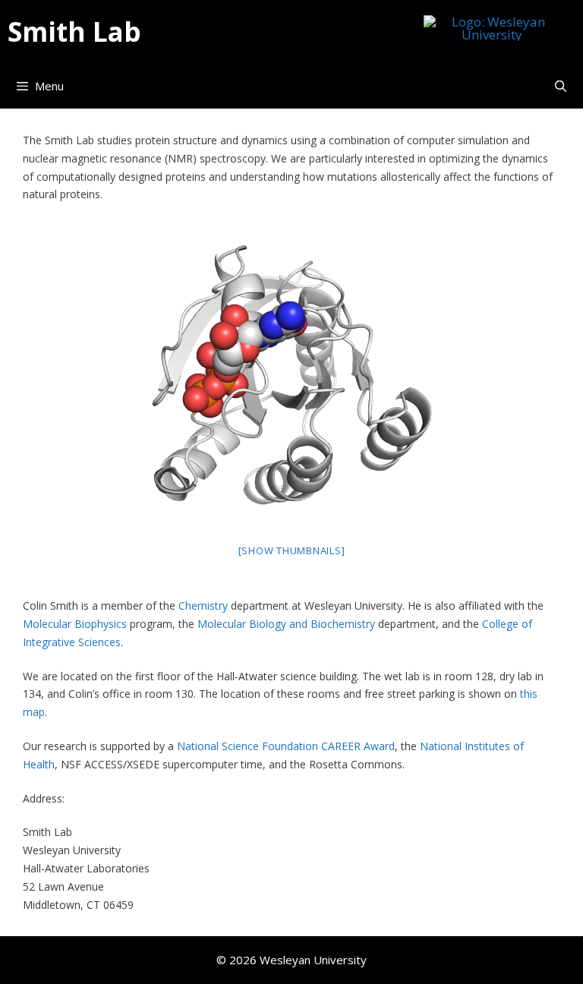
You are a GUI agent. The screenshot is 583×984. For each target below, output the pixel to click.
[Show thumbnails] (291, 550)
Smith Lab (74, 32)
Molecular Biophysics (75, 624)
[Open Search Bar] (560, 86)
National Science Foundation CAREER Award (286, 746)
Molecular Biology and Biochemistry (286, 624)
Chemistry (203, 605)
